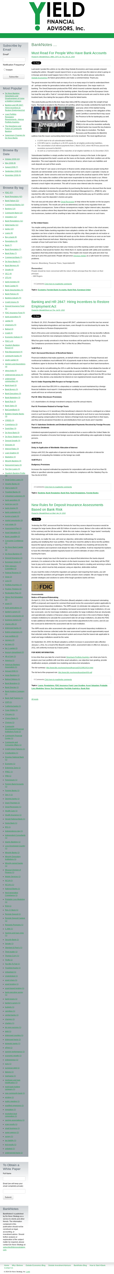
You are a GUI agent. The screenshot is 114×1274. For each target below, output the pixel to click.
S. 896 (9, 929)
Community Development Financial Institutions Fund (14, 729)
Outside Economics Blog (35, 1265)
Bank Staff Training (14, 698)
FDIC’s (9, 341)
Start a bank (11, 488)
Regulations (49, 685)
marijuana (10, 1076)
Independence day (14, 831)
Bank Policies (12, 294)
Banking (41, 493)
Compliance (11, 424)
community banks (13, 356)
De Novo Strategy (13, 437)
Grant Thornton (12, 803)
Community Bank (14, 213)
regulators (11, 217)
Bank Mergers (12, 266)
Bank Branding (12, 683)
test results (10, 1145)
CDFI (8, 702)
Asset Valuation (92, 685)
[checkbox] (14, 69)
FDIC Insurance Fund (64, 685)
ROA (8, 906)
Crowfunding (11, 753)
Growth (9, 270)
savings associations (14, 1120)
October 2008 (12, 159)
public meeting (12, 1101)
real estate (10, 524)
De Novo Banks (12, 262)
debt (8, 1031)
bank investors (12, 282)
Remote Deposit (13, 914)
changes (10, 1019)
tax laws (9, 644)
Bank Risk (72, 290)
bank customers (12, 512)
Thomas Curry (12, 956)
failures (9, 1072)
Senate (9, 944)
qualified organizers (14, 1106)
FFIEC (9, 772)
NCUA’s (9, 885)
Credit (9, 333)
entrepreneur (11, 1060)
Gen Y (9, 795)
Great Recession (67, 202)
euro (8, 1064)
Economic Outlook (13, 337)
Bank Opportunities (14, 290)
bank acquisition (13, 317)
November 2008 (13, 175)
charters (9, 1023)
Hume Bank (11, 823)
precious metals (79, 256)
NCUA (9, 881)
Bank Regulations (77, 493)
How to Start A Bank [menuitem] (87, 35)
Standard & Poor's (13, 948)
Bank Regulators (13, 197)
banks (9, 229)
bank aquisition (12, 500)
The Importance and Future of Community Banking (13, 128)
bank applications (13, 608)
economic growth (13, 1056)
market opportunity (14, 520)
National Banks (12, 889)
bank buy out (11, 504)
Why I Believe (17, 1265)
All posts (34, 699)
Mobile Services (13, 877)
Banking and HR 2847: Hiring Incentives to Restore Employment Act (15, 107)
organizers (10, 325)
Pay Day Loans (12, 469)
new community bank (15, 1093)
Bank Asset (11, 385)
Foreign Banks (92, 493)
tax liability (10, 1140)
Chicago (10, 714)
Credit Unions (12, 302)
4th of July (10, 656)
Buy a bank (11, 237)
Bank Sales (11, 406)
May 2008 (10, 163)
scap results (11, 1124)
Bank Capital (11, 286)
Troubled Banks (12, 492)
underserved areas (14, 375)
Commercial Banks (14, 205)
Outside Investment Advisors (59, 1265)
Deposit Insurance (13, 558)
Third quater (11, 952)
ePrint (8, 1048)
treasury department (14, 652)
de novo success (13, 1027)
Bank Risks (11, 253)
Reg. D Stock (11, 910)
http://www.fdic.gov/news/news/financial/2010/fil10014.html (69, 668)
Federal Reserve (13, 573)
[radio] (14, 69)
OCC (8, 274)
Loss (8, 581)
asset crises (11, 980)
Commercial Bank (13, 257)
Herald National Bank (15, 819)
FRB (8, 776)
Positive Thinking (13, 589)
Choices (9, 722)
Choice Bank (11, 718)
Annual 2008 (11, 671)
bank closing (11, 508)
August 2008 (11, 167)
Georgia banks (12, 799)
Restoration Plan (13, 593)
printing (9, 1097)
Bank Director (12, 687)
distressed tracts (13, 1040)
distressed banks (13, 628)
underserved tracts (14, 1153)
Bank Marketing (12, 398)
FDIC (9, 193)
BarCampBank (12, 410)
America (9, 660)
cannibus (10, 1011)
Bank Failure (12, 201)
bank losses (11, 999)
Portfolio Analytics (72, 688)
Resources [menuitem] (106, 35)
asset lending (12, 984)
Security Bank (12, 940)
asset (8, 604)
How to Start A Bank (97, 1265)
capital (9, 321)
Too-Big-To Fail (12, 964)
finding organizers (13, 632)
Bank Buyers (11, 389)
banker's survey (12, 612)
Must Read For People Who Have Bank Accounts (69, 53)
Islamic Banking (12, 842)
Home (6, 1265)
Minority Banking (13, 461)
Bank (8, 245)
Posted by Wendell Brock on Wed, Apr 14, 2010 (48, 513)
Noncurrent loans (13, 465)
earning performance (15, 1052)
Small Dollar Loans (14, 480)
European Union (84, 290)
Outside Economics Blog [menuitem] (32, 35)
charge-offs (11, 624)
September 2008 (13, 171)
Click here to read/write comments (58, 284)
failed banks (11, 225)
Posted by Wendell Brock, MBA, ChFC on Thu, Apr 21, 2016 (53, 57)
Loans (40, 685)
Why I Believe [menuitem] (9, 35)
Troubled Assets (13, 968)
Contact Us (8, 1268)
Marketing (10, 457)
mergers (9, 640)
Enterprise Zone (13, 768)
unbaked (10, 1149)
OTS (8, 278)
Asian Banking (12, 675)
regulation (10, 1110)
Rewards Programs (14, 925)
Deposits (10, 445)
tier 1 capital (11, 648)
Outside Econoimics (39, 78)
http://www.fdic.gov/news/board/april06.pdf (75, 672)
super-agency (12, 1132)
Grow (8, 577)
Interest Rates (12, 449)
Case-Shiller (11, 710)
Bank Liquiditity (12, 537)
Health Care (11, 811)
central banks (12, 1015)
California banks (13, 706)
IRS (8, 827)
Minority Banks (12, 853)
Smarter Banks (12, 484)
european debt (12, 1068)
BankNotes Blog (80, 1265)
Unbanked (10, 972)
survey (9, 1136)
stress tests (11, 371)
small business (12, 1128)
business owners (13, 620)
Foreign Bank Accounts (57, 290)
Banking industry (13, 298)
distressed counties (14, 1035)
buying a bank (12, 516)
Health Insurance (13, 815)
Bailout (9, 329)
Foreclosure (11, 780)
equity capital (11, 360)
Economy (42, 290)
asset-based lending (14, 988)
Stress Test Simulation (54, 688)
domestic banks (12, 1043)
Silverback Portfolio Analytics (77, 657)
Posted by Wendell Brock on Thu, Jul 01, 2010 (48, 310)
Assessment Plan (13, 528)
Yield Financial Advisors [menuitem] (60, 35)
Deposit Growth (12, 441)
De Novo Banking (13, 554)
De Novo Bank (12, 433)
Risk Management (13, 352)
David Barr (10, 428)
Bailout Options (12, 679)
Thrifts (9, 960)
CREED (9, 420)
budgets (9, 1007)
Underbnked (11, 976)
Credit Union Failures (15, 749)
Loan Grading (79, 685)
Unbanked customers (15, 496)
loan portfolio (11, 636)
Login (28, 1272)
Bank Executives (13, 394)
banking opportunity (14, 616)
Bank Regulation (53, 493)
